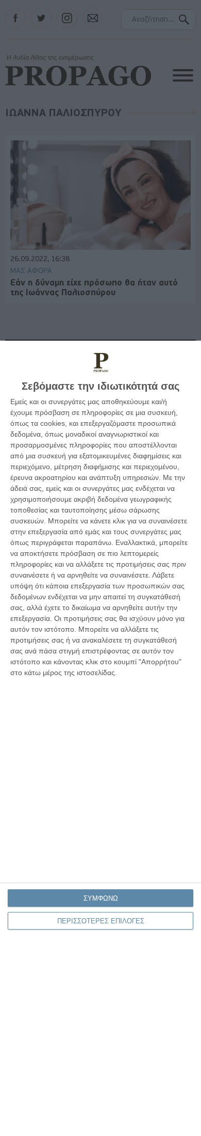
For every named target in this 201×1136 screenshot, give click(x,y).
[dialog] (100, 738)
